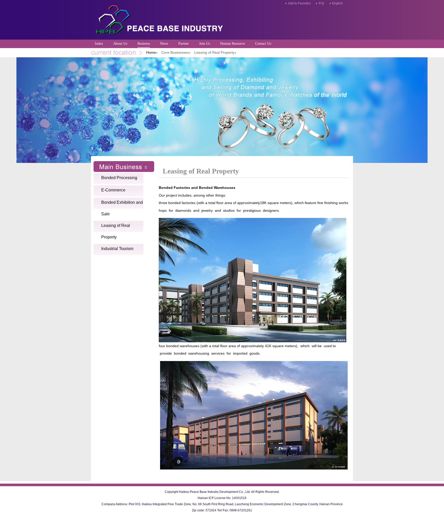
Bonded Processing (119, 178)
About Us (120, 43)
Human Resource (232, 43)
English (337, 3)
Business (143, 43)
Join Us (204, 43)
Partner (183, 43)
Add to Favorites (299, 3)
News (164, 43)
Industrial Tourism (117, 248)
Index (99, 43)
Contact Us (263, 43)
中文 (321, 3)
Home (151, 52)
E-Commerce (113, 190)
